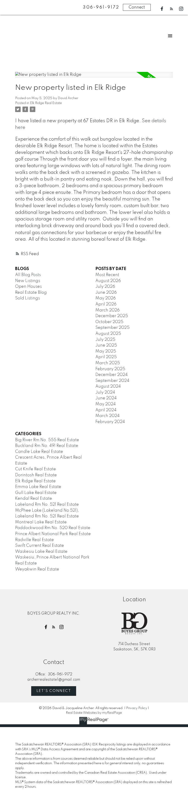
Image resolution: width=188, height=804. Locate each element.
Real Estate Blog (31, 293)
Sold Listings (27, 298)
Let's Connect (53, 691)
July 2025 (105, 340)
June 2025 (106, 345)
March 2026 (107, 310)
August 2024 (108, 386)
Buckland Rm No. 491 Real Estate (46, 446)
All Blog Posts (28, 275)
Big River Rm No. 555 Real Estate (47, 440)
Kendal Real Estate (33, 499)
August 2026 (108, 281)
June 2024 (106, 398)
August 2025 (108, 334)
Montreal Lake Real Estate (41, 522)
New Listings (27, 281)
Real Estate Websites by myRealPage (94, 712)
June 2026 (106, 293)
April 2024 (105, 410)
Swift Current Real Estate (39, 546)
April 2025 (106, 357)
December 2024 (111, 375)
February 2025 (110, 369)
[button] (162, 9)
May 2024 (105, 404)
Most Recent (107, 275)
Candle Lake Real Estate (39, 452)
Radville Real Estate (34, 540)
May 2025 (105, 351)
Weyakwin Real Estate (37, 569)
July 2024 (105, 392)
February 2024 (110, 422)
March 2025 (107, 363)
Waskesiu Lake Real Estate (41, 552)
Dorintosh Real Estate (36, 475)
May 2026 (105, 298)
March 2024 (107, 416)
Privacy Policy (136, 708)
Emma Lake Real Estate (38, 487)
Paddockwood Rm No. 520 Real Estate (52, 528)
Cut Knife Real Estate (35, 469)
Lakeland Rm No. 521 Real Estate (47, 504)
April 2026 (105, 304)
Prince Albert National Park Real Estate (53, 534)
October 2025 (109, 322)
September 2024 (112, 381)
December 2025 (111, 316)
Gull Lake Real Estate (36, 493)
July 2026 (105, 287)
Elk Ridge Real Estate (46, 103)
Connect (137, 7)
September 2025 (112, 328)
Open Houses (28, 287)
